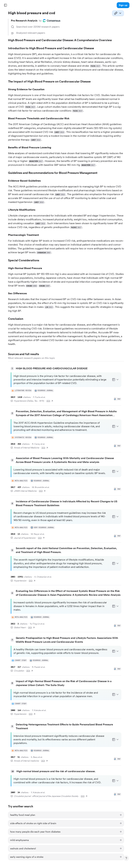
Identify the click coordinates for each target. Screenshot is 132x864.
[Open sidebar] (5, 5)
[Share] (118, 13)
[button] (123, 5)
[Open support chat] (126, 858)
